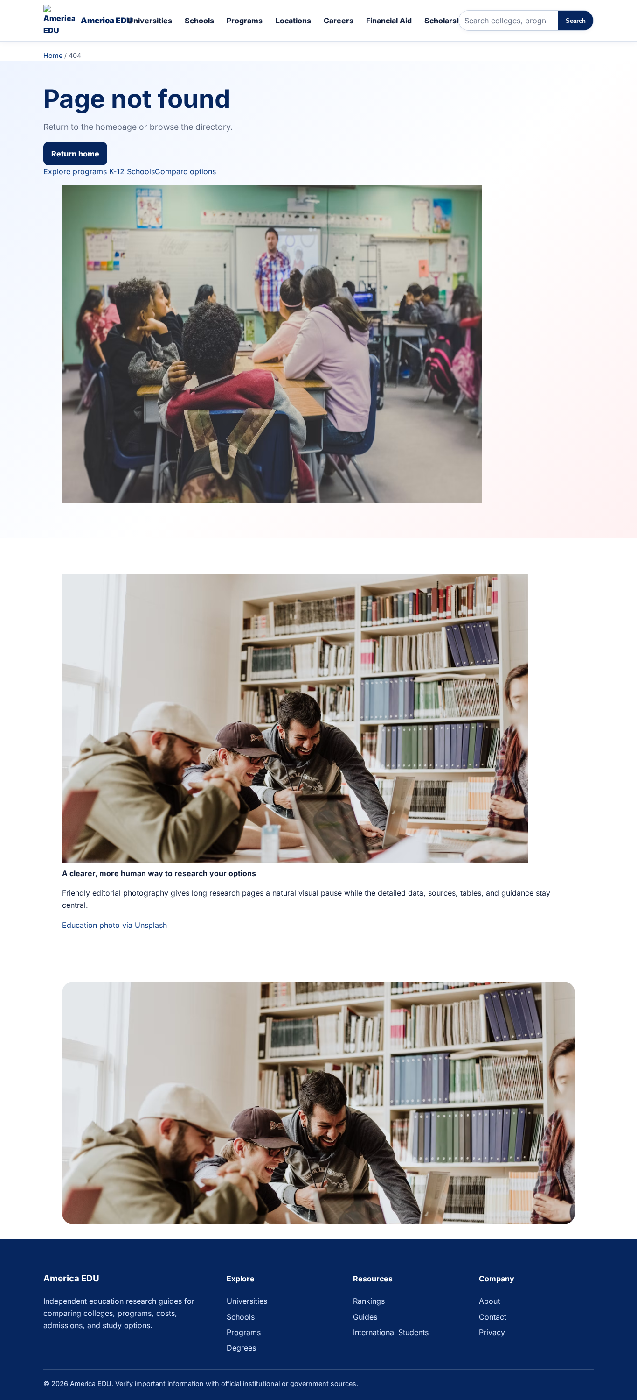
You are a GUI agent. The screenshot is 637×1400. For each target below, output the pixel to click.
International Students (391, 1332)
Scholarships (448, 20)
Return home (75, 153)
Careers (338, 20)
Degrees (241, 1347)
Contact (492, 1317)
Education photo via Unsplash (114, 925)
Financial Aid (389, 20)
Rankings (369, 1301)
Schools (199, 20)
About (489, 1301)
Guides (365, 1317)
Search (576, 20)
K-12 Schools (132, 171)
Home (52, 55)
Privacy (492, 1332)
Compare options (185, 171)
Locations (293, 20)
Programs (245, 20)
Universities (150, 20)
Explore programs (75, 171)
